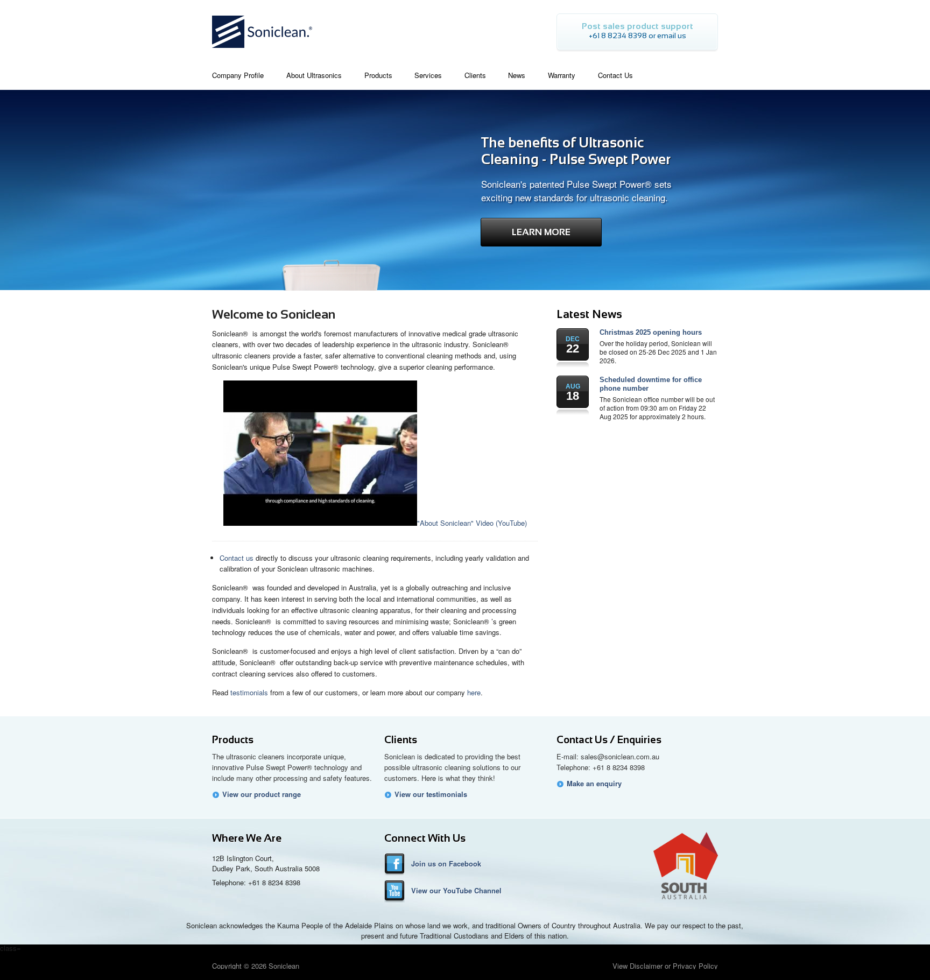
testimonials (249, 692)
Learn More (541, 232)
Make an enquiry (594, 783)
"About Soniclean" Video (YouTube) (472, 523)
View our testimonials (430, 794)
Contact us (236, 558)
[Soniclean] (262, 51)
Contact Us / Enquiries (608, 739)
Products (232, 739)
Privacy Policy (695, 966)
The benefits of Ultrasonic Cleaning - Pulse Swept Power (576, 151)
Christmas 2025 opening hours (651, 332)
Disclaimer (646, 966)
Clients (400, 739)
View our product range (261, 794)
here (474, 692)
